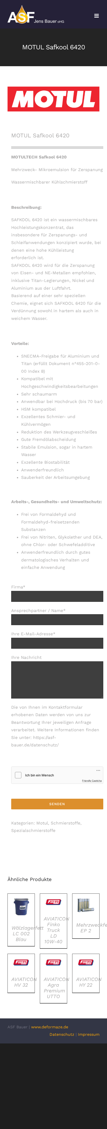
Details (21, 908)
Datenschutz (62, 1034)
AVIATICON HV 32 (24, 982)
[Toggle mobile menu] (97, 15)
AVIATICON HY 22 (89, 982)
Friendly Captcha (92, 780)
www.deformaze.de (49, 1027)
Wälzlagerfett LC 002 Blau (27, 933)
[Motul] (53, 99)
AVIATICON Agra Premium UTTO (56, 987)
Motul (42, 823)
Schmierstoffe (65, 823)
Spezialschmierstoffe (33, 830)
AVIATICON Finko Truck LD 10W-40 (56, 930)
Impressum (89, 1034)
